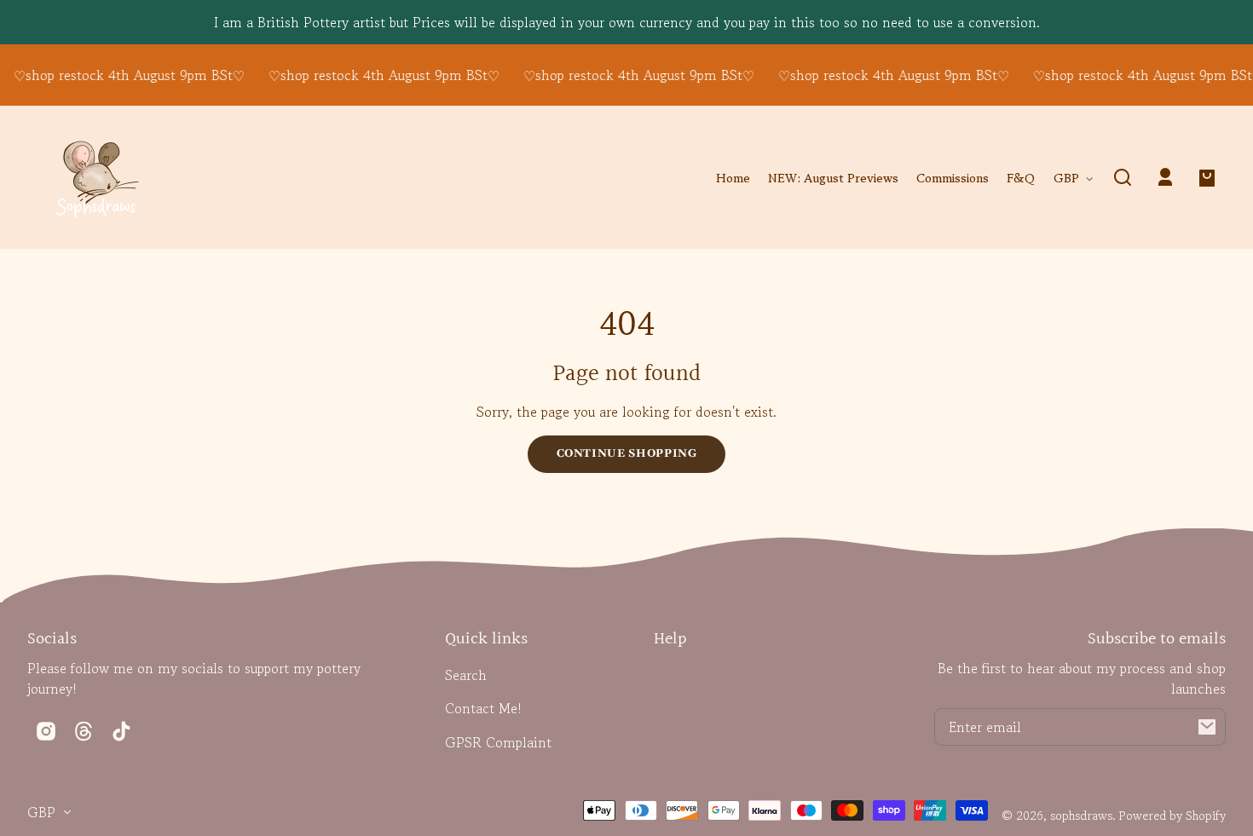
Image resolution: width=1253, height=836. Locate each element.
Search (466, 675)
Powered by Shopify (1172, 815)
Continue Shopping (627, 453)
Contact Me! (483, 708)
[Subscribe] (1207, 727)
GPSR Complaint (498, 742)
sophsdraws (1081, 815)
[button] (1122, 177)
